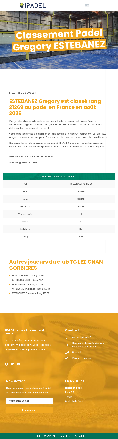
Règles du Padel (73, 387)
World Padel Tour (74, 401)
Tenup (68, 396)
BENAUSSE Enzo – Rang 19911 (28, 275)
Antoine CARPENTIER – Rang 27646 (31, 289)
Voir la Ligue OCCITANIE (23, 162)
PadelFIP (70, 392)
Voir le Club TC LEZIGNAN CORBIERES (31, 156)
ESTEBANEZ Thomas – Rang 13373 (30, 293)
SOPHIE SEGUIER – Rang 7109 (28, 280)
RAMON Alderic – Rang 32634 (27, 284)
